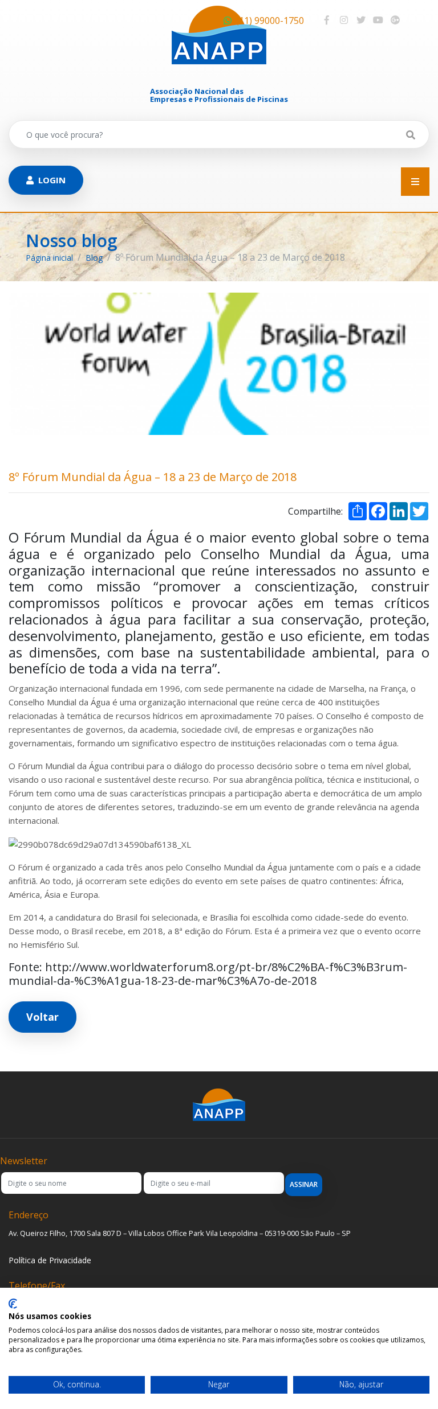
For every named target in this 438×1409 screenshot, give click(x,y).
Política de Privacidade (50, 1260)
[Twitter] (361, 19)
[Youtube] (378, 19)
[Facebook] (326, 19)
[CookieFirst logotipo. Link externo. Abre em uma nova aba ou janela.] (13, 1304)
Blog (94, 257)
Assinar (304, 1184)
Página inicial (49, 257)
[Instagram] (343, 19)
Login (52, 180)
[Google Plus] (395, 19)
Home (219, 229)
